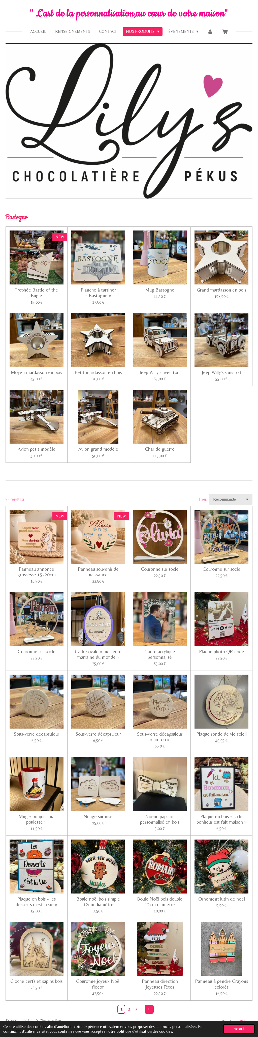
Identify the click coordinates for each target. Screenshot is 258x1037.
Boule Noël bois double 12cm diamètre (159, 901)
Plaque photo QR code (221, 651)
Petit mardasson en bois (98, 372)
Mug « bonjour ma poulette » (36, 819)
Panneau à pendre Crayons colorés (221, 983)
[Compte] (210, 31)
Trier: (203, 499)
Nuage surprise (98, 816)
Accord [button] (239, 1029)
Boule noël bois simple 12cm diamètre (98, 901)
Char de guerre (160, 449)
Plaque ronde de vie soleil (221, 734)
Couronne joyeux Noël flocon (98, 983)
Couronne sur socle (160, 569)
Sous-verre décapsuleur (36, 734)
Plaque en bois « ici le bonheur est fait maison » (222, 819)
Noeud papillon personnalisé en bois (159, 819)
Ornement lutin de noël (221, 899)
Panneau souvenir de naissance (98, 571)
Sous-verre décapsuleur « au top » (159, 736)
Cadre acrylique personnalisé (159, 654)
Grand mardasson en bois (221, 290)
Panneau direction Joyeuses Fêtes (160, 983)
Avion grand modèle (98, 449)
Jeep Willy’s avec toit (160, 372)
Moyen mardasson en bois (36, 372)
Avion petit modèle (36, 449)
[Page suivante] (149, 1009)
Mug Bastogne (159, 290)
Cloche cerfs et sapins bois (36, 981)
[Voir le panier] (225, 31)
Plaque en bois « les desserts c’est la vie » (36, 901)
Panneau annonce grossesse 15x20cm (36, 571)
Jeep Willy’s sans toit (221, 372)
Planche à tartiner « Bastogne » (98, 292)
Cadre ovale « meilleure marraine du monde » (98, 654)
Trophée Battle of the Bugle (36, 292)
